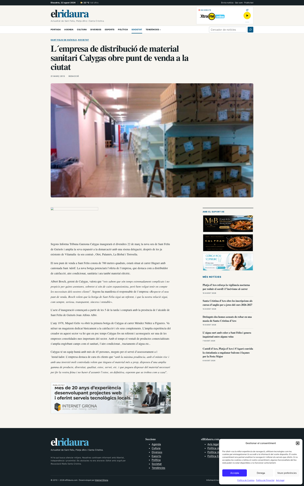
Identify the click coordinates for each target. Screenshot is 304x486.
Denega (261, 473)
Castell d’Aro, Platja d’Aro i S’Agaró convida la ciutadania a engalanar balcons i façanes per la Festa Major (228, 352)
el (69, 13)
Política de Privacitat (265, 480)
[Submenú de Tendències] (160, 29)
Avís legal (280, 480)
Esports (156, 456)
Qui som (239, 2)
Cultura (156, 448)
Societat (83, 40)
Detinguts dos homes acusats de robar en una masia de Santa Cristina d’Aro (227, 319)
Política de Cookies (245, 480)
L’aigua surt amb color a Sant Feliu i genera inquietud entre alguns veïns (227, 335)
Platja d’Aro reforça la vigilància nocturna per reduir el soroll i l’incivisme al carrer (226, 287)
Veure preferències (287, 473)
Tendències (158, 467)
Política (156, 459)
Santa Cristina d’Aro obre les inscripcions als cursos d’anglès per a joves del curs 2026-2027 (227, 303)
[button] (297, 443)
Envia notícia (227, 2)
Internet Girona (101, 480)
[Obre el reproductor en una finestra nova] (247, 10)
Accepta (234, 473)
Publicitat (248, 2)
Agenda (156, 444)
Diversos (157, 452)
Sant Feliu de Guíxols (64, 40)
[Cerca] (250, 29)
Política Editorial (217, 456)
